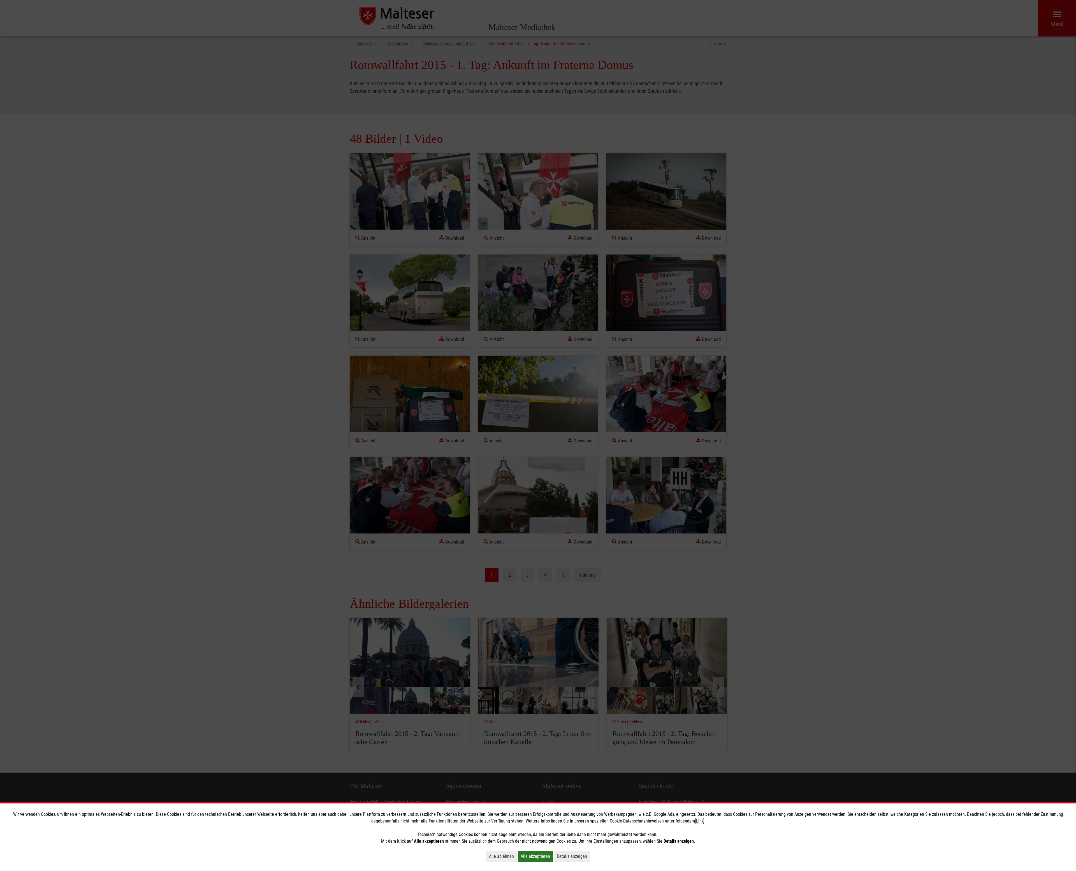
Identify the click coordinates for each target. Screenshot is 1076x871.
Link (700, 821)
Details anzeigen (573, 856)
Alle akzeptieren (537, 856)
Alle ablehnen (503, 856)
